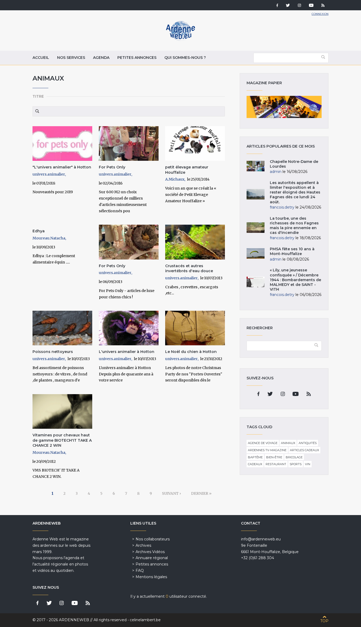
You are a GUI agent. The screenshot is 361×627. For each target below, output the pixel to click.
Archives (143, 545)
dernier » (201, 493)
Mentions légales (151, 576)
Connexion (320, 14)
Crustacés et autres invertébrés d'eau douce (189, 268)
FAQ (140, 570)
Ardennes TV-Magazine (267, 450)
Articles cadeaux (304, 450)
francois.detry (282, 207)
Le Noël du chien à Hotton (191, 351)
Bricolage (294, 457)
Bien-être (274, 457)
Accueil (41, 57)
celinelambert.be (145, 619)
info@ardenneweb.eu (261, 539)
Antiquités (308, 443)
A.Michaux (174, 179)
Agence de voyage (262, 443)
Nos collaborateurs (153, 539)
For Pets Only (112, 167)
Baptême (255, 457)
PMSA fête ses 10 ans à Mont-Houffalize (292, 251)
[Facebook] (277, 6)
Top (324, 621)
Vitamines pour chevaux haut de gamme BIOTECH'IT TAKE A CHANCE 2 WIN (62, 440)
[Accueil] (180, 39)
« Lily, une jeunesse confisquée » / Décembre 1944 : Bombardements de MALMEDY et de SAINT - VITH (295, 280)
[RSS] (323, 6)
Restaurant (276, 464)
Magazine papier (284, 107)
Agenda (101, 57)
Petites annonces (136, 57)
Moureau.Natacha (49, 238)
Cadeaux (255, 464)
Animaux (288, 443)
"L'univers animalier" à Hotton (62, 167)
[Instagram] (299, 6)
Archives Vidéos (150, 551)
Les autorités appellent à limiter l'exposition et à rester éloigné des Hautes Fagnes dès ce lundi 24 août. (295, 192)
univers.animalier (49, 174)
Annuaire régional (152, 557)
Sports (296, 464)
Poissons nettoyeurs (53, 351)
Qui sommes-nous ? (185, 57)
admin (275, 171)
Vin (307, 464)
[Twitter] (288, 6)
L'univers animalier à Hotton (126, 351)
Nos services (71, 57)
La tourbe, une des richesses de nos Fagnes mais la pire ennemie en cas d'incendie (294, 225)
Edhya (39, 231)
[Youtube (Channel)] (311, 6)
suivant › (171, 493)
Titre (38, 96)
